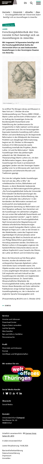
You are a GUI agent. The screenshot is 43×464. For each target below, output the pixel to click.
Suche (31, 2)
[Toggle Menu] (38, 2)
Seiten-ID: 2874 (8, 436)
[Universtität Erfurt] (8, 2)
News (37, 12)
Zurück (8, 306)
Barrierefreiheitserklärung (12, 450)
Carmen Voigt (30, 433)
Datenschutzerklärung (11, 453)
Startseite (6, 12)
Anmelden (6, 458)
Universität (17, 12)
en (25, 2)
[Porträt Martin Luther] (21, 80)
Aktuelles (29, 12)
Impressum (6, 455)
